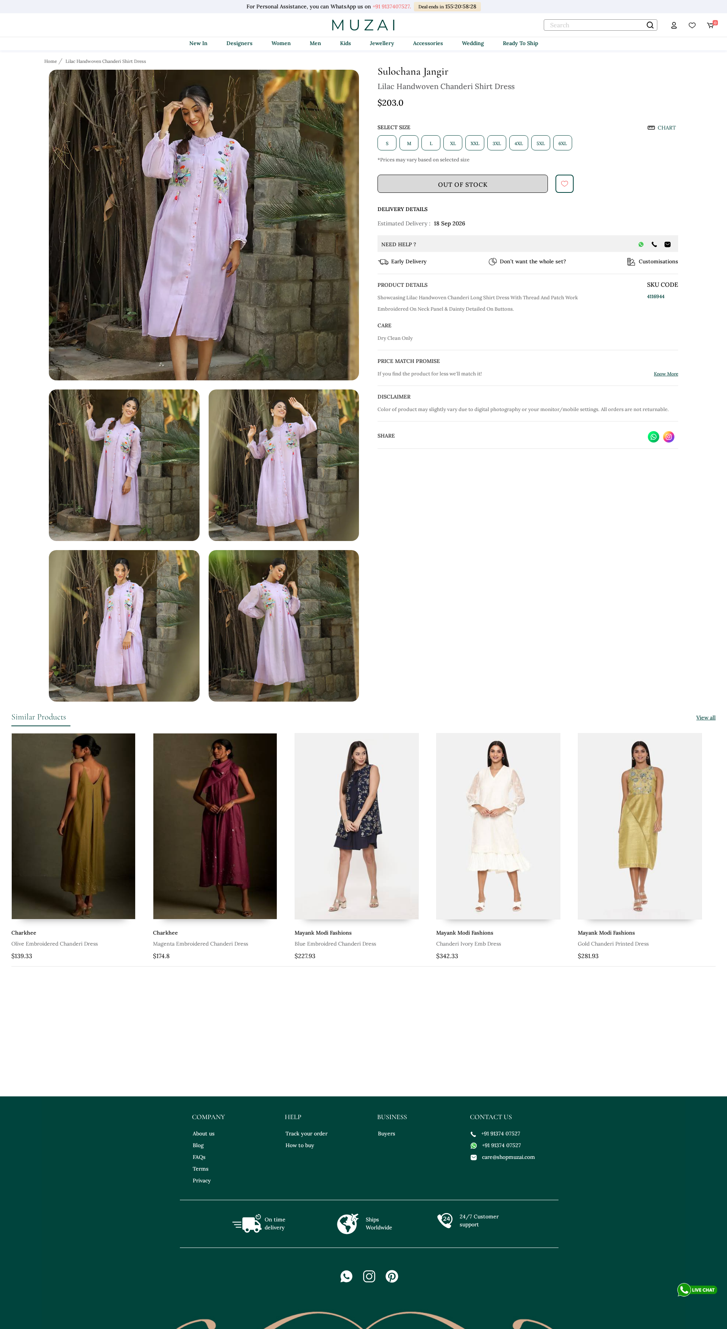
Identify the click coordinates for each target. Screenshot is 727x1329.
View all (706, 717)
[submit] (564, 184)
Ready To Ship (520, 43)
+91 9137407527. (392, 6)
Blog (198, 1145)
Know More (666, 374)
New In (198, 43)
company (208, 1117)
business (392, 1117)
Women (281, 43)
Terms (201, 1168)
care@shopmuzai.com (508, 1157)
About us (204, 1133)
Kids (345, 43)
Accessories (428, 43)
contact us (491, 1117)
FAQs (199, 1157)
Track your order (306, 1133)
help (293, 1117)
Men (315, 43)
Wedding (473, 43)
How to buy (299, 1145)
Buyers (386, 1133)
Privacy (202, 1180)
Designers (239, 43)
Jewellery (382, 43)
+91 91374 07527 (500, 1133)
